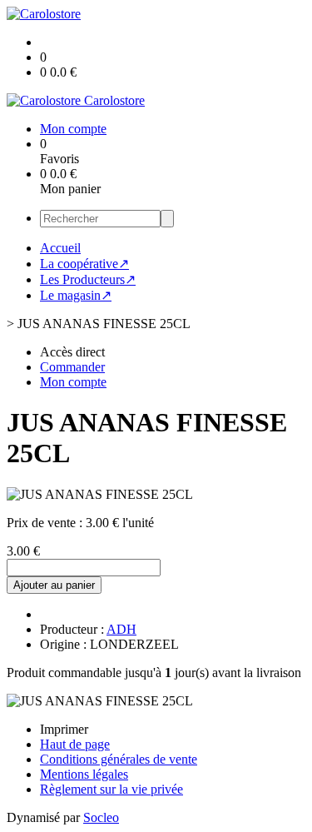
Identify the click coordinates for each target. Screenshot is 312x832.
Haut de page (75, 744)
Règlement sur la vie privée (111, 789)
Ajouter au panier (54, 585)
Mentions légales (84, 774)
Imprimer (64, 729)
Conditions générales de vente (118, 759)
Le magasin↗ (75, 295)
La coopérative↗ (84, 264)
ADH (121, 629)
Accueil (60, 248)
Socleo (101, 817)
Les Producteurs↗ (88, 279)
